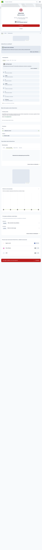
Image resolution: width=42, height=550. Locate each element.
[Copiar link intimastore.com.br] (38, 131)
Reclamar (21, 25)
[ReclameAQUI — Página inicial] (2, 2)
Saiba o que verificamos (34, 51)
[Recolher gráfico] (38, 189)
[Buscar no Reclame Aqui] (37, 2)
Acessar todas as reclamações (33, 164)
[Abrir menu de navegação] (40, 33)
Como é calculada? (34, 68)
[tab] (4, 60)
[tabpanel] (21, 82)
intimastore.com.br (8, 130)
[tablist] (21, 148)
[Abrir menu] (40, 2)
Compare (21, 28)
